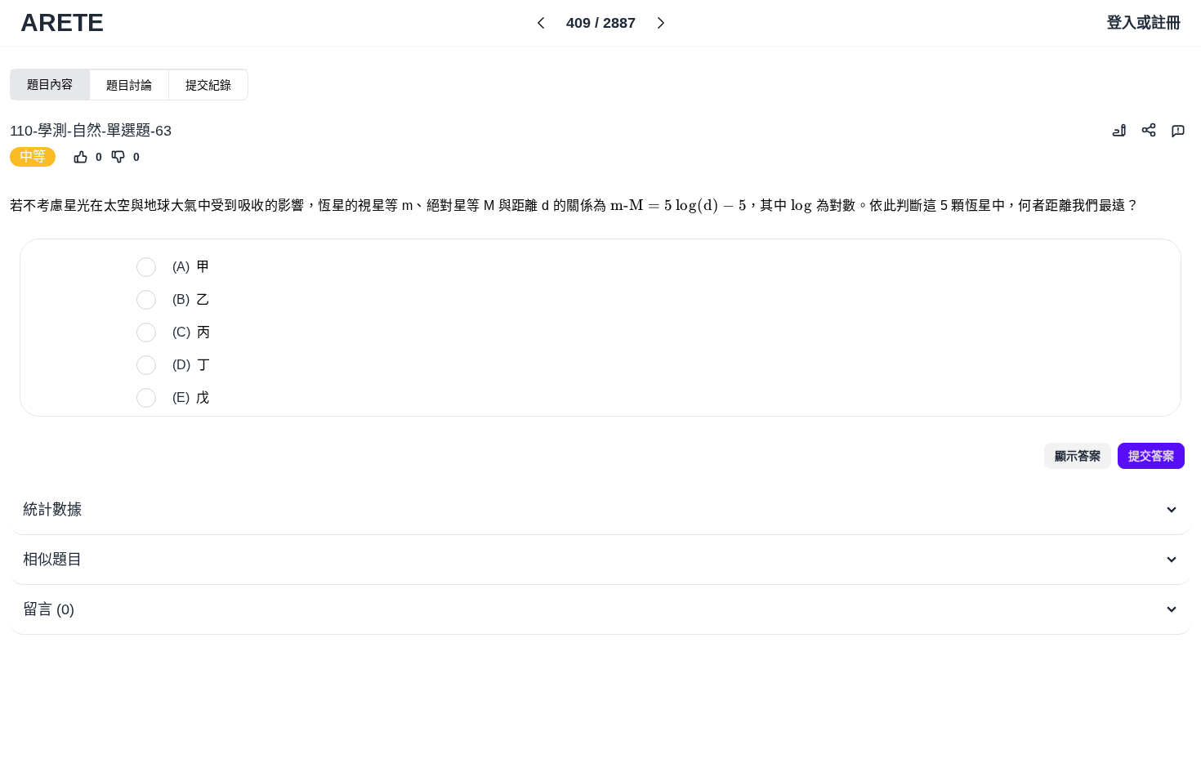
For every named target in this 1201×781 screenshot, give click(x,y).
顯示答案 (1078, 455)
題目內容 (50, 84)
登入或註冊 (1144, 23)
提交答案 (1151, 455)
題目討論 (129, 84)
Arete (62, 22)
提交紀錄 (208, 84)
